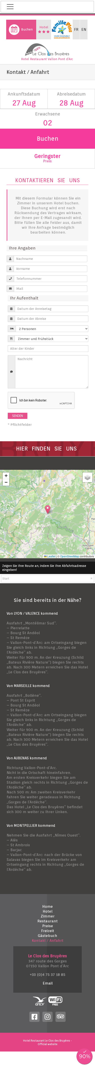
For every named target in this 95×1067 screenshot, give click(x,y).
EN (83, 29)
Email (48, 983)
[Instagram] (47, 1016)
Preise (47, 926)
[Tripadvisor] (60, 1016)
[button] (47, 509)
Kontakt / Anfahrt (47, 940)
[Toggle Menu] (10, 6)
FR (76, 29)
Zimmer (48, 916)
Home (47, 906)
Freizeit (47, 931)
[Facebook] (34, 1016)
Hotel (47, 911)
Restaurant (47, 921)
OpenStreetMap (69, 556)
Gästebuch (47, 935)
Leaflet (51, 556)
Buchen (27, 29)
